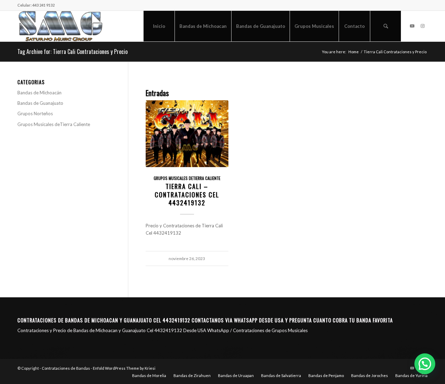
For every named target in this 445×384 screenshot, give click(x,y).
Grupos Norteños (35, 113)
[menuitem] (159, 26)
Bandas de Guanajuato (40, 103)
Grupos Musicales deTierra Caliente (187, 178)
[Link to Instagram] (422, 26)
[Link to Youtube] (412, 26)
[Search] (385, 26)
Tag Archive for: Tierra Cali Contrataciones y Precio (72, 51)
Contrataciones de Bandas (66, 368)
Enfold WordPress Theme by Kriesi (124, 368)
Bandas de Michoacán (39, 92)
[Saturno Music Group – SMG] (60, 26)
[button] (424, 363)
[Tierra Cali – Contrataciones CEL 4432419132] (187, 133)
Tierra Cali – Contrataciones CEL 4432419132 (187, 194)
